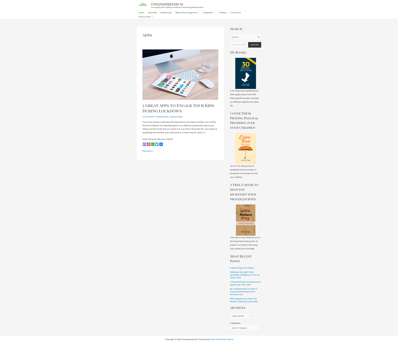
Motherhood (166, 12)
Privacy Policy (145, 16)
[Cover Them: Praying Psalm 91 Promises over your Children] (245, 148)
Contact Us (235, 12)
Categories (235, 323)
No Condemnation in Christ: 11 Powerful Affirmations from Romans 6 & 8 (243, 292)
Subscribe (255, 45)
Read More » (148, 151)
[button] (198, 13)
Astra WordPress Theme (222, 339)
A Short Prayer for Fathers (242, 268)
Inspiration (208, 12)
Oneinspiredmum (167, 4)
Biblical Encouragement (186, 12)
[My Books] (245, 73)
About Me (152, 12)
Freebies (223, 12)
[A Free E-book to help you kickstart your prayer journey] (245, 220)
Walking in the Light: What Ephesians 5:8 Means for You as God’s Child (244, 275)
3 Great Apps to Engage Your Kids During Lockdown (178, 107)
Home (141, 12)
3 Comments (148, 116)
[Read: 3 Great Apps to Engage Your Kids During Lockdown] (180, 74)
